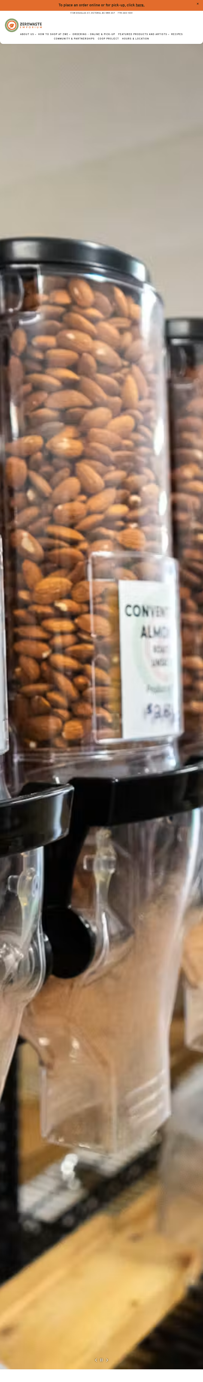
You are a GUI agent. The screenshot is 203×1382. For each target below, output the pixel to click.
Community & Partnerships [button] (74, 38)
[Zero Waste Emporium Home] (23, 25)
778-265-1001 (125, 13)
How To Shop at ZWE (53, 34)
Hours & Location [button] (135, 38)
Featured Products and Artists (143, 34)
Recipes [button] (177, 34)
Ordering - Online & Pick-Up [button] (93, 34)
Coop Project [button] (108, 38)
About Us (27, 34)
